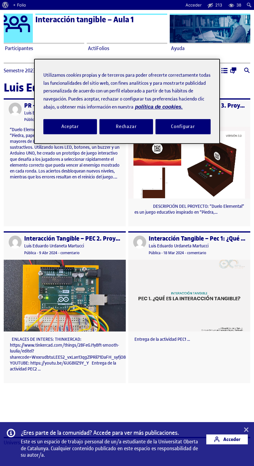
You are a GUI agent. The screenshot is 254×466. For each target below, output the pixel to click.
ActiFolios (98, 48)
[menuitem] (5, 5)
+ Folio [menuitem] (19, 4)
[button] (224, 71)
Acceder (231, 439)
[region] (127, 101)
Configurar (183, 126)
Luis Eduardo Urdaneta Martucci (54, 246)
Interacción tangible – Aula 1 (84, 20)
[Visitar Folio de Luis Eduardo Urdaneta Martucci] (15, 109)
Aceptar (70, 126)
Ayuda (178, 48)
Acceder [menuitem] (194, 4)
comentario (70, 252)
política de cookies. (159, 107)
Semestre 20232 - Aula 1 (29, 70)
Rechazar (126, 126)
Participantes (19, 48)
